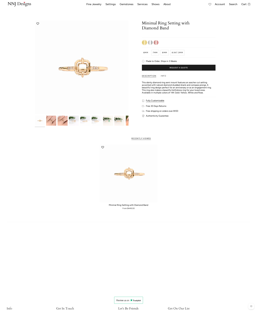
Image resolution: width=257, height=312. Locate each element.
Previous (34, 67)
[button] (93, 4)
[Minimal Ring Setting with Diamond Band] (128, 173)
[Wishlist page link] (210, 4)
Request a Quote (179, 68)
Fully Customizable (155, 100)
